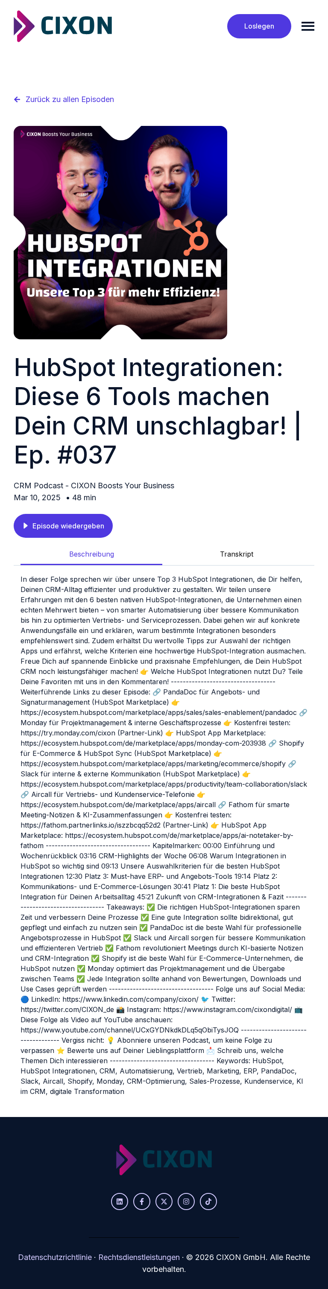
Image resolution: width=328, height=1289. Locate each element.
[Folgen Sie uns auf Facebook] (141, 1201)
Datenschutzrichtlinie (55, 1257)
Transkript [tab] (236, 554)
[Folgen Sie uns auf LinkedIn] (119, 1201)
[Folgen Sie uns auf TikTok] (208, 1201)
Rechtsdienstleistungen (139, 1257)
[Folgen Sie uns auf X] (164, 1201)
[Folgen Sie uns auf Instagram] (186, 1201)
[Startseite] (63, 26)
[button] (63, 526)
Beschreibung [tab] (91, 554)
